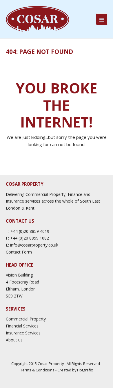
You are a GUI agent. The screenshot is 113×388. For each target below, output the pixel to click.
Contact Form (19, 252)
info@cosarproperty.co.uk (34, 245)
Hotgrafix (85, 370)
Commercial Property (26, 319)
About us (14, 340)
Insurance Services (23, 333)
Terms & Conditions (37, 370)
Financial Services (22, 326)
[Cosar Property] (38, 19)
